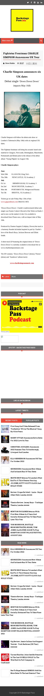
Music (14, 276)
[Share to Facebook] (34, 63)
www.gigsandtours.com (9, 202)
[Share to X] (31, 63)
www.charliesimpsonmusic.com (22, 263)
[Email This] (27, 63)
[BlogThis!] (29, 63)
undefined (40, 555)
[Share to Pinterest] (36, 63)
